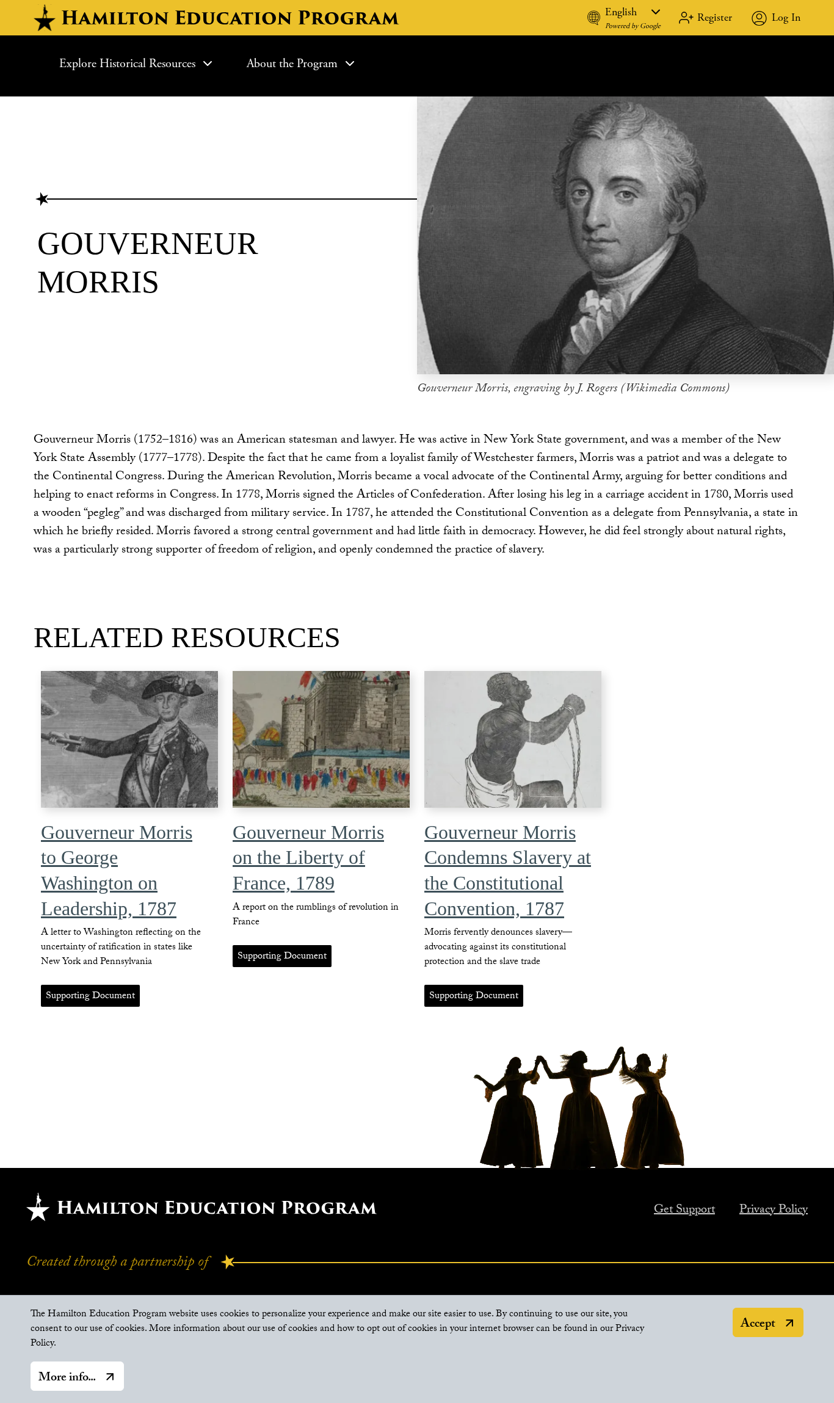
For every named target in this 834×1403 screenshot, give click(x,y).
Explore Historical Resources (127, 63)
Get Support (684, 1210)
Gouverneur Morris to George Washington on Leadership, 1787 (116, 870)
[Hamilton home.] (201, 1206)
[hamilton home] (218, 17)
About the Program (292, 63)
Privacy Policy (773, 1210)
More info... (67, 1378)
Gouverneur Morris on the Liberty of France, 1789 (308, 857)
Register (714, 17)
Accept (758, 1324)
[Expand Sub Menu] (207, 63)
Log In (786, 17)
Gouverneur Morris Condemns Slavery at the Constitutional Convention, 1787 (507, 870)
